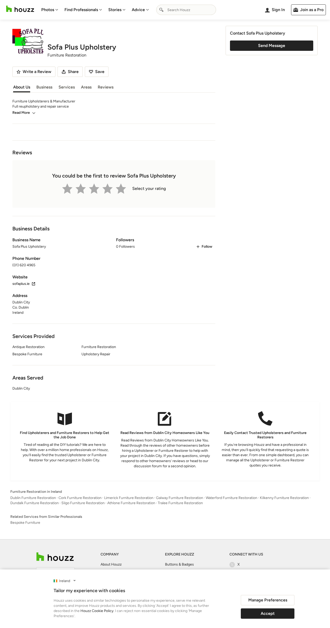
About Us (21, 87)
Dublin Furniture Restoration (33, 498)
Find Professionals (81, 9)
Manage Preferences (267, 600)
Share (73, 71)
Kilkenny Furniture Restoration (284, 498)
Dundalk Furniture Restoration (34, 503)
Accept (268, 613)
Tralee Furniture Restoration (180, 503)
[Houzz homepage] (20, 9)
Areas (86, 87)
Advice (138, 9)
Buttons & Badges (179, 564)
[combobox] (186, 10)
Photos (47, 9)
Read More (21, 112)
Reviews (105, 87)
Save (99, 71)
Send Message (271, 45)
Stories (114, 9)
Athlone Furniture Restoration (131, 503)
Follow (207, 246)
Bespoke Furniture (25, 522)
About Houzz (111, 564)
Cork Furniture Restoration (80, 498)
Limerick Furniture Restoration (128, 498)
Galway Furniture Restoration (179, 498)
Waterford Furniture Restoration (231, 498)
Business (44, 87)
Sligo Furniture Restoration (83, 503)
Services (67, 87)
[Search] (161, 10)
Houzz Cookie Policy (96, 611)
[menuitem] (49, 10)
